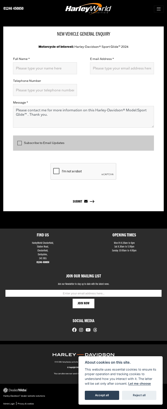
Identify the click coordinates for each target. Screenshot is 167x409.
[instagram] (80, 330)
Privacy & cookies (26, 403)
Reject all (139, 395)
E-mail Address (102, 59)
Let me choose (139, 383)
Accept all (102, 395)
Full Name (21, 59)
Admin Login (9, 403)
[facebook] (73, 330)
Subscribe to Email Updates (44, 143)
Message (20, 102)
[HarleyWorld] (88, 9)
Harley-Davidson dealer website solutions (24, 395)
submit (78, 201)
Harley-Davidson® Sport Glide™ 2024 (83, 47)
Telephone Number (27, 81)
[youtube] (87, 330)
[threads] (94, 330)
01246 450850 (13, 9)
